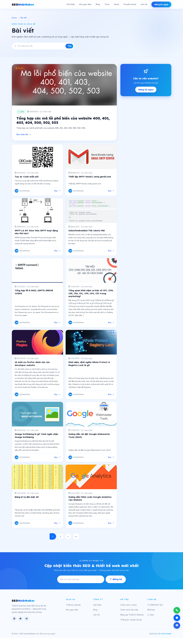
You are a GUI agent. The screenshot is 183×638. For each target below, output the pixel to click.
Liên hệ (144, 4)
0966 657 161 (156, 605)
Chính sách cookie (128, 605)
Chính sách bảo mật (129, 609)
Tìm (69, 46)
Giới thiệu (70, 4)
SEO (23, 4)
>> (75, 536)
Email (152, 609)
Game (116, 4)
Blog (98, 4)
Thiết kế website (73, 605)
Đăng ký (117, 579)
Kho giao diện (85, 4)
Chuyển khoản (130, 4)
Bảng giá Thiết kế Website (132, 614)
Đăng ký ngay (161, 4)
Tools (107, 4)
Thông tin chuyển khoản (131, 619)
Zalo (152, 614)
